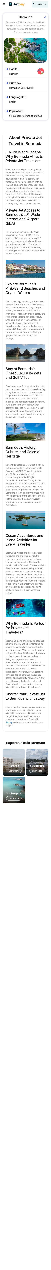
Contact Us (41, 4)
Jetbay (9, 722)
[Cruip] (17, 4)
